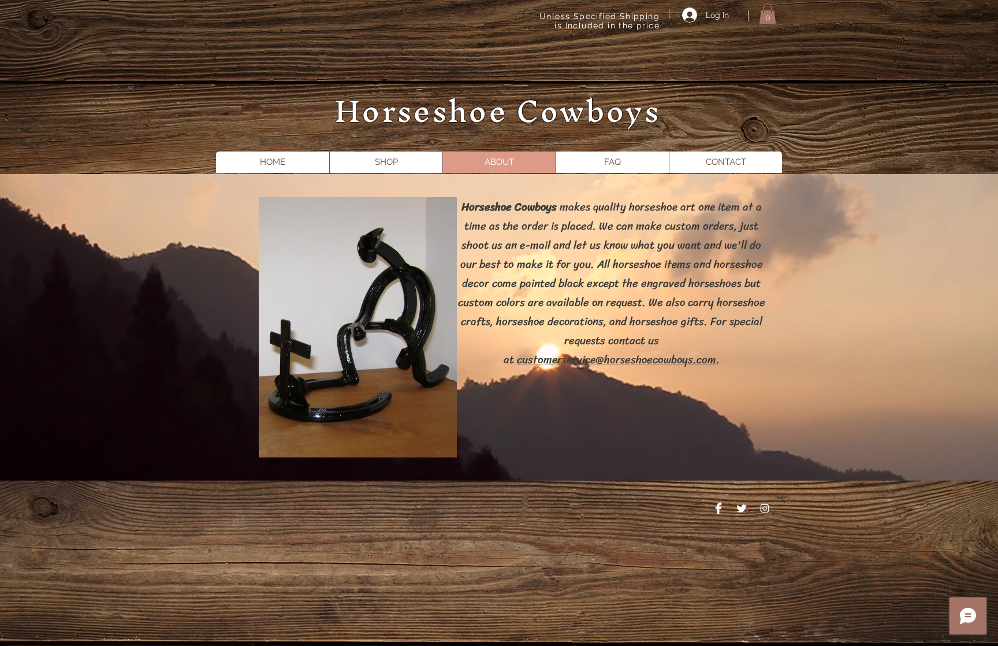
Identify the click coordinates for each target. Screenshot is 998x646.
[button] (767, 13)
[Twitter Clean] (741, 508)
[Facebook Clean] (718, 508)
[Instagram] (764, 508)
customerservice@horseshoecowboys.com (616, 359)
